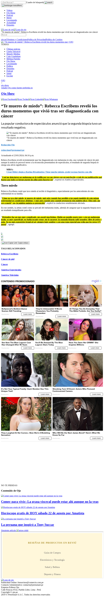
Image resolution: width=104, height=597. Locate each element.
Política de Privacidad (36, 39)
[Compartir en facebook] (8, 99)
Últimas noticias (13, 49)
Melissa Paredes (13, 59)
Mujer (9, 18)
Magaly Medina (13, 54)
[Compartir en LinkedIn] (36, 99)
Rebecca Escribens (9, 254)
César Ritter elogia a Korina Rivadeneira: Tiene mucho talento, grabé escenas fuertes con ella (49, 172)
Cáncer (4, 264)
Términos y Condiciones (16, 39)
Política (9, 66)
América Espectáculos (11, 270)
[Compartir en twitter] (22, 99)
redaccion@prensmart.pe (12, 150)
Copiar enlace (23, 243)
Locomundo (11, 20)
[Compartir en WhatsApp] (50, 99)
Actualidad (11, 22)
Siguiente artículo (8, 530)
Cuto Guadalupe (13, 56)
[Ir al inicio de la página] (7, 480)
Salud (8, 73)
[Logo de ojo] (7, 29)
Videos (9, 10)
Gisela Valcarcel (13, 51)
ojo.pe (3, 39)
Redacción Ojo (8, 145)
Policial (9, 15)
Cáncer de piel (7, 259)
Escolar (9, 76)
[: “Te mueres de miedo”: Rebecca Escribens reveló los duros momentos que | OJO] (37, 42)
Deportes (10, 25)
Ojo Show (10, 13)
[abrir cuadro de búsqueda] (48, 2)
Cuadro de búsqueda (35, 2)
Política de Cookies (54, 39)
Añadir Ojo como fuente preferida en (17, 88)
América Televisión (10, 275)
